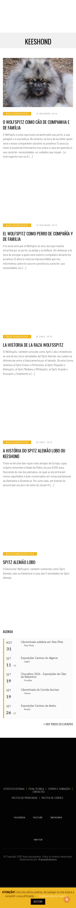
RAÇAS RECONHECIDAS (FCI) (20, 553)
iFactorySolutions (47, 859)
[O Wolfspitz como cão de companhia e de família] (38, 82)
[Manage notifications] (67, 899)
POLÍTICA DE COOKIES (53, 797)
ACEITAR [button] (38, 901)
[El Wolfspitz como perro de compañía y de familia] (38, 194)
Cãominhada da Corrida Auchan (40, 690)
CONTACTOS (39, 791)
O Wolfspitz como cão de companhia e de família (36, 125)
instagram (56, 817)
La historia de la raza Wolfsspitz (33, 345)
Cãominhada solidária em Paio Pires (42, 642)
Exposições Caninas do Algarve (39, 658)
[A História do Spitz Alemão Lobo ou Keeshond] (38, 411)
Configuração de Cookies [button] (53, 896)
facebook (19, 817)
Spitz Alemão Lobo (19, 562)
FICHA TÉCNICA (37, 788)
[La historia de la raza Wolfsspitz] (38, 305)
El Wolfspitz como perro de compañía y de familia (38, 236)
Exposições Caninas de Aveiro (38, 706)
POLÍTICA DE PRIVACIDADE (25, 797)
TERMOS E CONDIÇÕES (59, 788)
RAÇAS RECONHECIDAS (17, 113)
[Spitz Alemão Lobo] (38, 522)
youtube (38, 817)
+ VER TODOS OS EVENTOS (58, 724)
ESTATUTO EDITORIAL (14, 788)
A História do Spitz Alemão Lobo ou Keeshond (34, 453)
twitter (38, 839)
